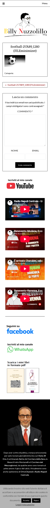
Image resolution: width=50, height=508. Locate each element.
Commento (25, 111)
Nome (14, 150)
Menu (45, 3)
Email (35, 150)
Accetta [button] (26, 500)
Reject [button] (36, 500)
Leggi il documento (25, 504)
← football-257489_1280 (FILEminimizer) (25, 84)
